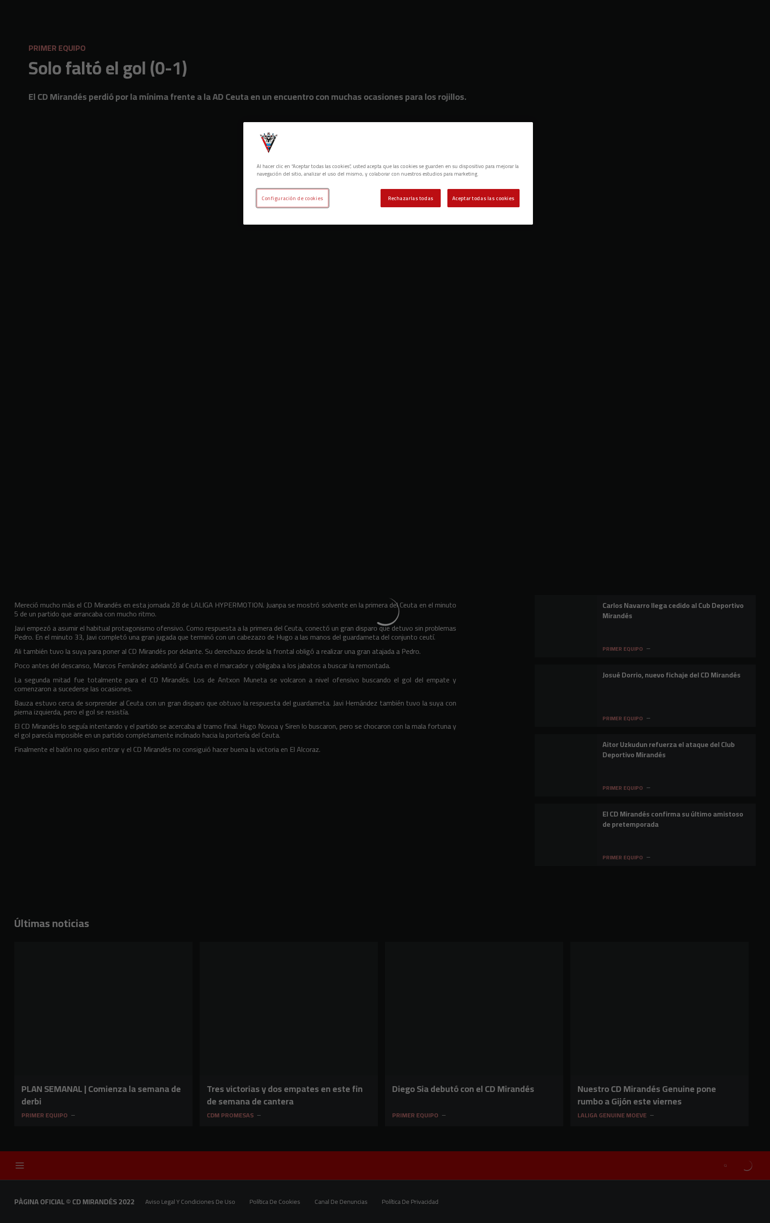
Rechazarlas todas (411, 198)
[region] (388, 173)
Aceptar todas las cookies (483, 198)
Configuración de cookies (293, 198)
